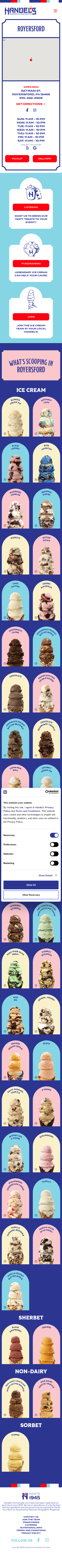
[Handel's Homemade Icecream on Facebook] (38, 1540)
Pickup (17, 158)
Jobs (31, 316)
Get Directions (29, 104)
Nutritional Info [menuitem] (31, 1527)
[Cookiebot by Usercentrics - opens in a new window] (45, 792)
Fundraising (31, 263)
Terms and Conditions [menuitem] (31, 1530)
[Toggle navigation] (55, 10)
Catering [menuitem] (31, 1525)
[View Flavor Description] (5, 434)
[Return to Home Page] (20, 10)
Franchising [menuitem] (31, 1522)
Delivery (45, 158)
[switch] (54, 844)
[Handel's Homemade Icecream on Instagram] (47, 1540)
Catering (31, 207)
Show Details (46, 875)
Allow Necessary (31, 894)
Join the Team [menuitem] (31, 1519)
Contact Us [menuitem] (31, 1517)
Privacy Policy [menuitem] (31, 1533)
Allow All (31, 885)
